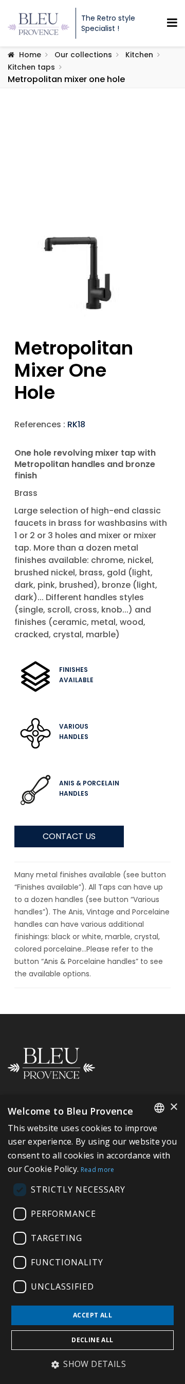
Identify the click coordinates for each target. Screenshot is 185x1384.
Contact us (69, 836)
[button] (92, 1364)
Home (30, 55)
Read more (98, 1169)
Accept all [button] (92, 1315)
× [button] (173, 1107)
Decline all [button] (92, 1339)
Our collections (83, 55)
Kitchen (139, 55)
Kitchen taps (31, 67)
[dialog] (92, 1239)
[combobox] (159, 1108)
